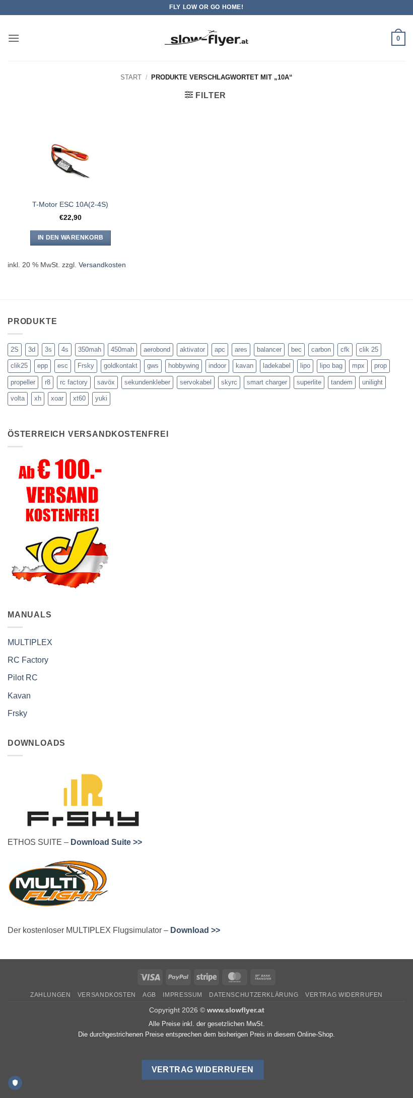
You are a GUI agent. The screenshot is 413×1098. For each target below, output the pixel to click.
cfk (345, 349)
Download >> (195, 930)
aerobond (157, 349)
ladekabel (277, 365)
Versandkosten (102, 265)
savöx (106, 382)
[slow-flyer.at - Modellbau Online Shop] (206, 38)
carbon (321, 349)
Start (131, 77)
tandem (342, 382)
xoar (57, 398)
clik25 (19, 365)
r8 (47, 382)
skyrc (229, 382)
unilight (372, 382)
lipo (305, 365)
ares (241, 349)
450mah (122, 349)
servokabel (196, 382)
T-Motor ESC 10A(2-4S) (70, 204)
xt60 (79, 398)
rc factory (74, 382)
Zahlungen (50, 994)
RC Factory (28, 660)
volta (18, 398)
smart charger (267, 382)
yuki (101, 398)
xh (37, 398)
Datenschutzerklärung (253, 994)
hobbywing (183, 365)
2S (15, 349)
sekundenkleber (147, 382)
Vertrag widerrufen (344, 994)
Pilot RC (23, 677)
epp (42, 365)
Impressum (182, 994)
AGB (149, 994)
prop (380, 365)
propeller (23, 382)
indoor (217, 365)
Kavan (19, 695)
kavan (244, 365)
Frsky (86, 365)
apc (220, 349)
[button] (14, 38)
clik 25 (368, 349)
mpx (358, 365)
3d (31, 349)
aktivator (192, 349)
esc (62, 365)
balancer (269, 349)
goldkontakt (120, 365)
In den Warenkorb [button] (71, 237)
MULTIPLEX (30, 642)
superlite (309, 382)
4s (64, 349)
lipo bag (331, 365)
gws (153, 365)
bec (296, 349)
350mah (89, 349)
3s (48, 349)
